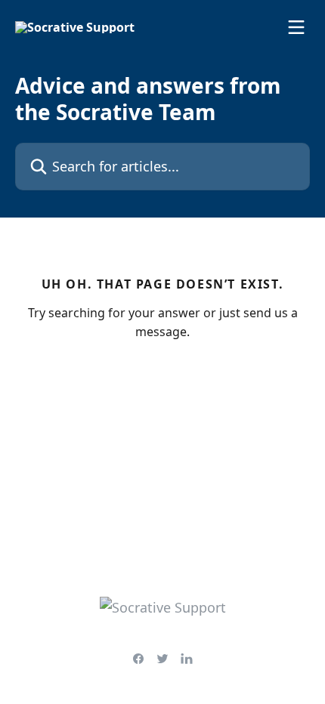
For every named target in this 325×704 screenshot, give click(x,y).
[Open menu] (296, 27)
